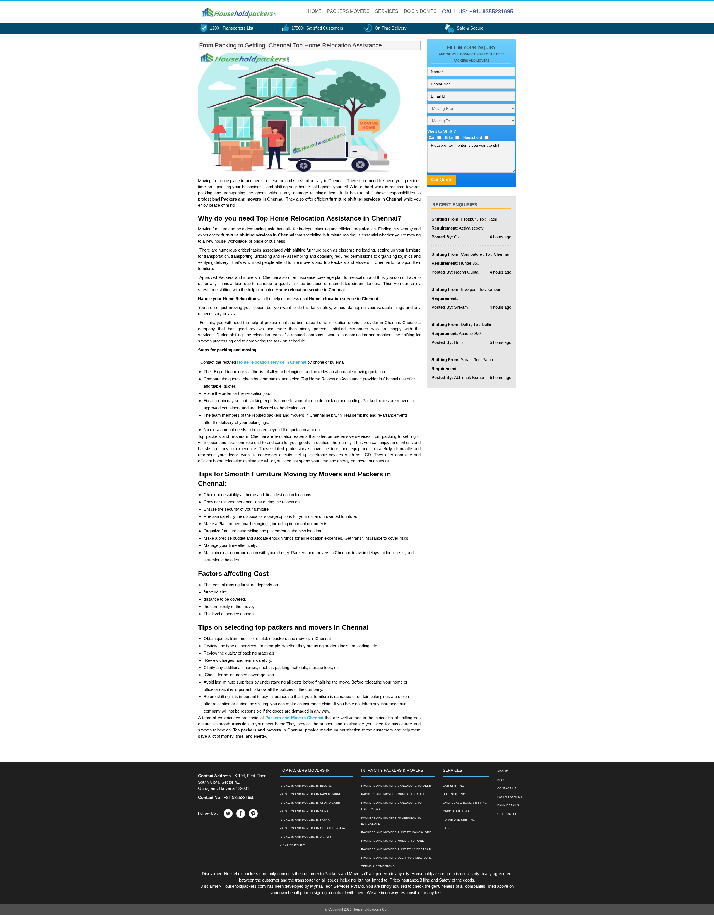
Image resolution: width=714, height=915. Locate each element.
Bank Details (508, 805)
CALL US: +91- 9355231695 (477, 11)
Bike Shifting (454, 794)
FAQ (446, 828)
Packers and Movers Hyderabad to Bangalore (391, 820)
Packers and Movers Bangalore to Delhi (396, 785)
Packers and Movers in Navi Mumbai (310, 794)
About (502, 771)
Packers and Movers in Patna (305, 819)
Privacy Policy (292, 845)
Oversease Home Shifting (465, 802)
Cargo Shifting (456, 811)
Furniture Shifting (459, 819)
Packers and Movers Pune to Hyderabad (396, 849)
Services (386, 11)
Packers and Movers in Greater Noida (312, 828)
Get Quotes (507, 813)
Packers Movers (348, 11)
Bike (449, 137)
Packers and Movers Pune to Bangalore (396, 832)
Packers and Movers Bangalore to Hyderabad (391, 806)
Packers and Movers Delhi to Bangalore (396, 857)
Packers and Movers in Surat (305, 811)
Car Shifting (453, 785)
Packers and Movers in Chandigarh (310, 802)
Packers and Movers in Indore (306, 785)
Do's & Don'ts (420, 11)
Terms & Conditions (378, 866)
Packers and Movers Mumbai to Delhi (393, 794)
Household (472, 137)
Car (432, 137)
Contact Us (507, 788)
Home (315, 11)
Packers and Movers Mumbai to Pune (392, 840)
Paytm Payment (509, 796)
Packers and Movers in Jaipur (305, 836)
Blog (501, 779)
